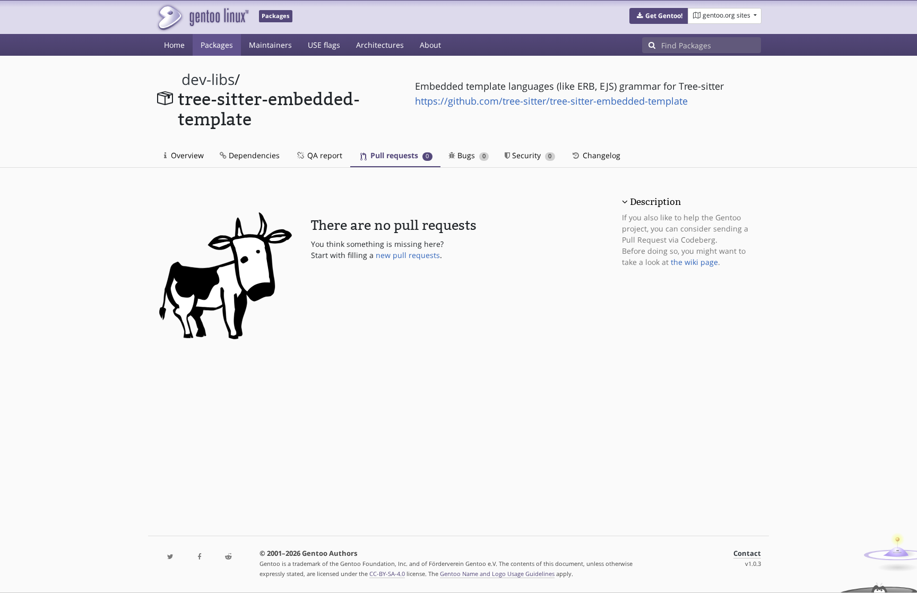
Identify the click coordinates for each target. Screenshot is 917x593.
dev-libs (208, 79)
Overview (186, 155)
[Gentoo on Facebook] (199, 557)
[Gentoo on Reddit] (228, 557)
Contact (747, 553)
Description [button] (655, 201)
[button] (658, 16)
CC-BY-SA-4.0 (387, 574)
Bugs (470, 155)
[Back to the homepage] (202, 17)
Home (174, 45)
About (430, 45)
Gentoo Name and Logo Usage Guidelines (497, 574)
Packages (217, 45)
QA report (323, 155)
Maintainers (270, 45)
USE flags (324, 45)
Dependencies (253, 155)
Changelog (600, 155)
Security (530, 155)
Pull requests (398, 155)
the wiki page (694, 262)
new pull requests (408, 255)
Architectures (380, 45)
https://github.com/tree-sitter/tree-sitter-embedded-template (551, 100)
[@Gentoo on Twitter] (170, 557)
